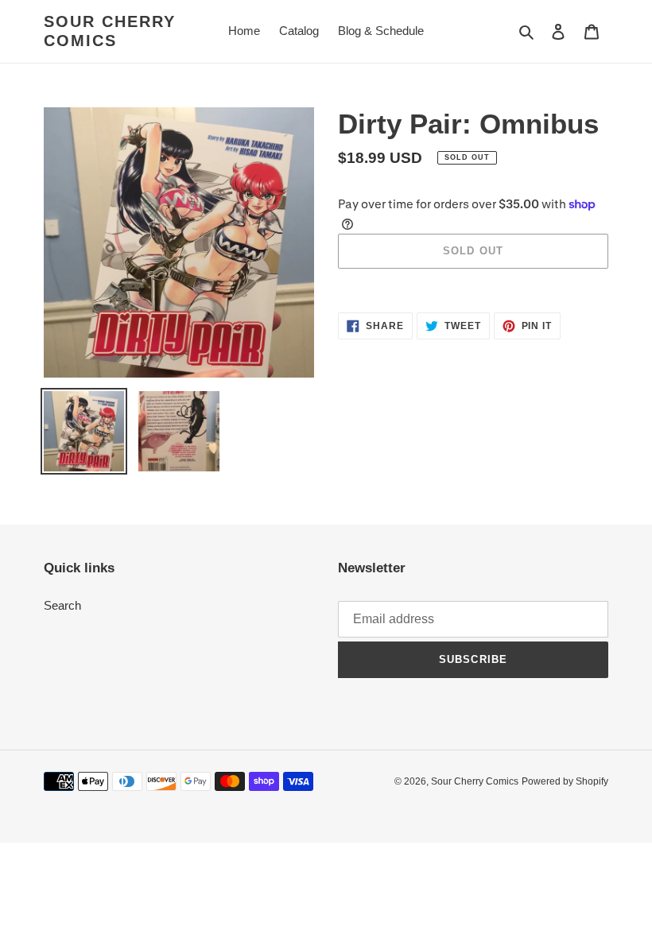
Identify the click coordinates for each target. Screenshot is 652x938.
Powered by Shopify (565, 781)
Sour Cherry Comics (110, 31)
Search (62, 605)
